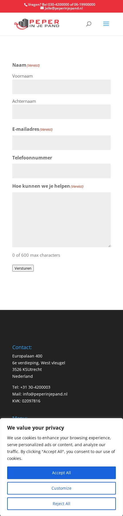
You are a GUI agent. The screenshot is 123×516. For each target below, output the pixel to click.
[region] (61, 467)
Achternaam (24, 101)
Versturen (23, 268)
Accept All (61, 472)
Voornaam (22, 76)
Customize (61, 488)
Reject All (61, 503)
